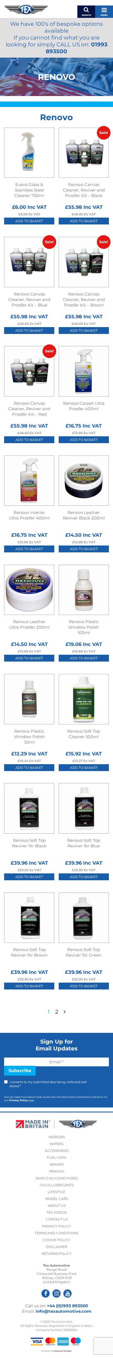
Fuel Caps (56, 1157)
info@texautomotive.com (63, 1311)
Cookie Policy (56, 1240)
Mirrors (57, 1137)
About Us (57, 1206)
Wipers (56, 1144)
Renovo (56, 1171)
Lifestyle (56, 1192)
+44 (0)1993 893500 (67, 1305)
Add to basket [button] (29, 221)
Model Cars (56, 1199)
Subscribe (20, 1070)
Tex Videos (57, 1212)
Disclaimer (56, 1247)
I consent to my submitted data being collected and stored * (48, 1084)
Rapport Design (63, 1350)
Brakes (57, 1164)
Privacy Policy (18, 1100)
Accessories (57, 1151)
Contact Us (57, 1219)
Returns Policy (56, 1254)
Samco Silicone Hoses (57, 1178)
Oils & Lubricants (57, 1185)
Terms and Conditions (56, 1233)
